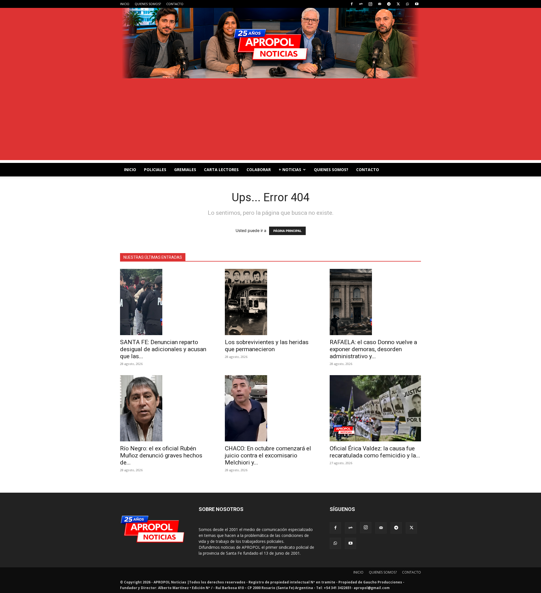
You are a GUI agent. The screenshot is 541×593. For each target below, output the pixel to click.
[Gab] (361, 4)
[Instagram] (370, 4)
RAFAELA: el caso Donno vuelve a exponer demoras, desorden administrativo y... (373, 349)
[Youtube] (417, 4)
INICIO (124, 4)
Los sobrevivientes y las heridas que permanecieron (267, 346)
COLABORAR (259, 169)
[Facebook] (351, 4)
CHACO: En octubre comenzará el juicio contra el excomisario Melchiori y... (268, 455)
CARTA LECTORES (221, 169)
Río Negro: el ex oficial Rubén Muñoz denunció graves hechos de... (161, 455)
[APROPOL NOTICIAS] (270, 43)
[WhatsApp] (407, 4)
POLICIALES (155, 169)
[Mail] (379, 4)
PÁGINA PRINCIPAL (287, 231)
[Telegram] (389, 4)
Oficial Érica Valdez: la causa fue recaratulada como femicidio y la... (375, 452)
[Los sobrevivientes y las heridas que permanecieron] (270, 302)
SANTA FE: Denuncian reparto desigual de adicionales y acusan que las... (163, 349)
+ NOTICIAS (290, 169)
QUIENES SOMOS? (148, 4)
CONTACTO (174, 4)
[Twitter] (398, 4)
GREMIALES (185, 169)
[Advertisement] (270, 120)
